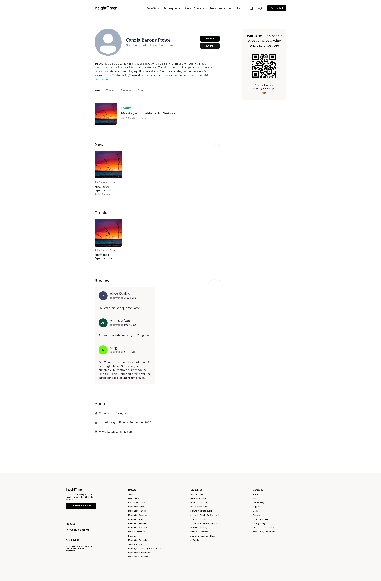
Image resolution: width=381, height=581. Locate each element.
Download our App (81, 505)
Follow (210, 38)
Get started (276, 8)
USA (73, 524)
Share (209, 45)
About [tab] (142, 90)
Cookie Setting (79, 529)
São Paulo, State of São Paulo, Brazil (150, 45)
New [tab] (97, 90)
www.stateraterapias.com (116, 431)
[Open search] (251, 8)
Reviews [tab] (126, 90)
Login (260, 8)
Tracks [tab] (110, 90)
